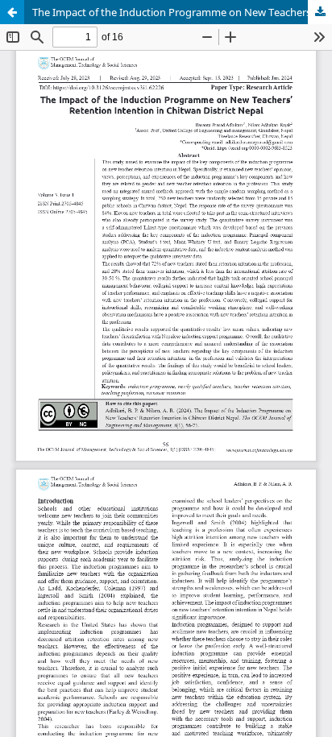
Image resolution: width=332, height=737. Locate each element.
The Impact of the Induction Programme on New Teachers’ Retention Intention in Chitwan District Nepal (182, 12)
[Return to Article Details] (12, 12)
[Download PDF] (320, 12)
